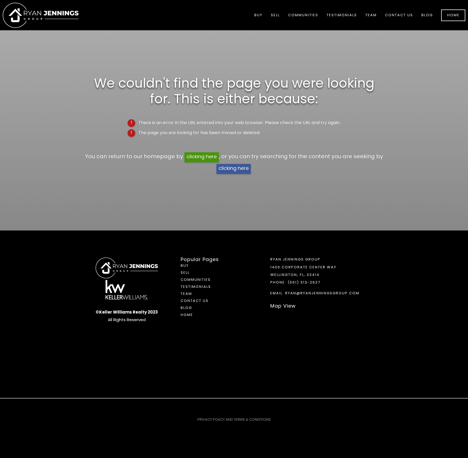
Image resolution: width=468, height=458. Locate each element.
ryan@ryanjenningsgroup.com (322, 293)
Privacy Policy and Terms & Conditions (234, 420)
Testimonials (342, 15)
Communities (196, 280)
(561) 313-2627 (304, 282)
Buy (185, 266)
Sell (185, 273)
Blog (427, 15)
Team (371, 15)
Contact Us (399, 15)
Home (453, 15)
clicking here (202, 157)
